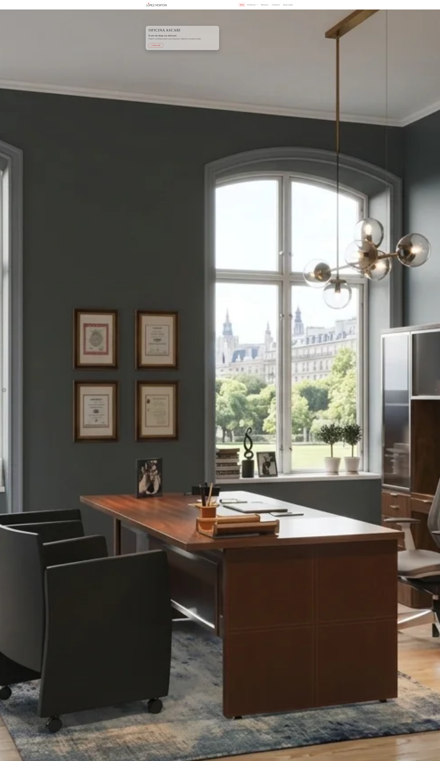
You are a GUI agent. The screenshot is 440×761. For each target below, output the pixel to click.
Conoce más (155, 47)
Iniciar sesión (288, 5)
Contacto (276, 5)
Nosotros (264, 5)
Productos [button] (251, 5)
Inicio (242, 5)
